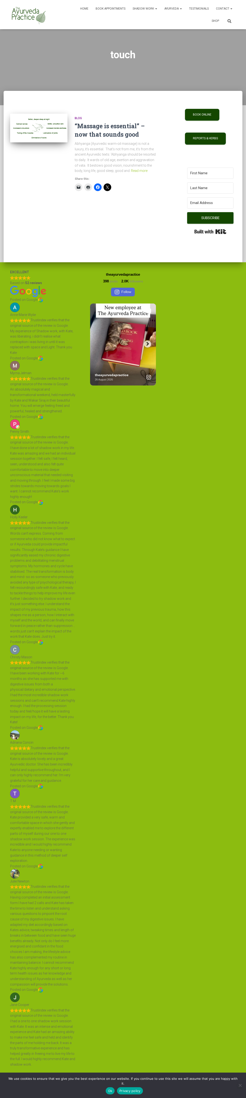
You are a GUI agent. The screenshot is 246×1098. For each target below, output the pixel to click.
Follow (126, 292)
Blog (78, 118)
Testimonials (199, 8)
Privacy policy (130, 1091)
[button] (156, 8)
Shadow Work (144, 8)
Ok (110, 1091)
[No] (240, 1085)
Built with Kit (210, 231)
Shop (215, 21)
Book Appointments (110, 8)
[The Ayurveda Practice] (28, 14)
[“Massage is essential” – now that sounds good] (39, 128)
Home (84, 8)
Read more (139, 171)
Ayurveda (171, 8)
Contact (223, 8)
